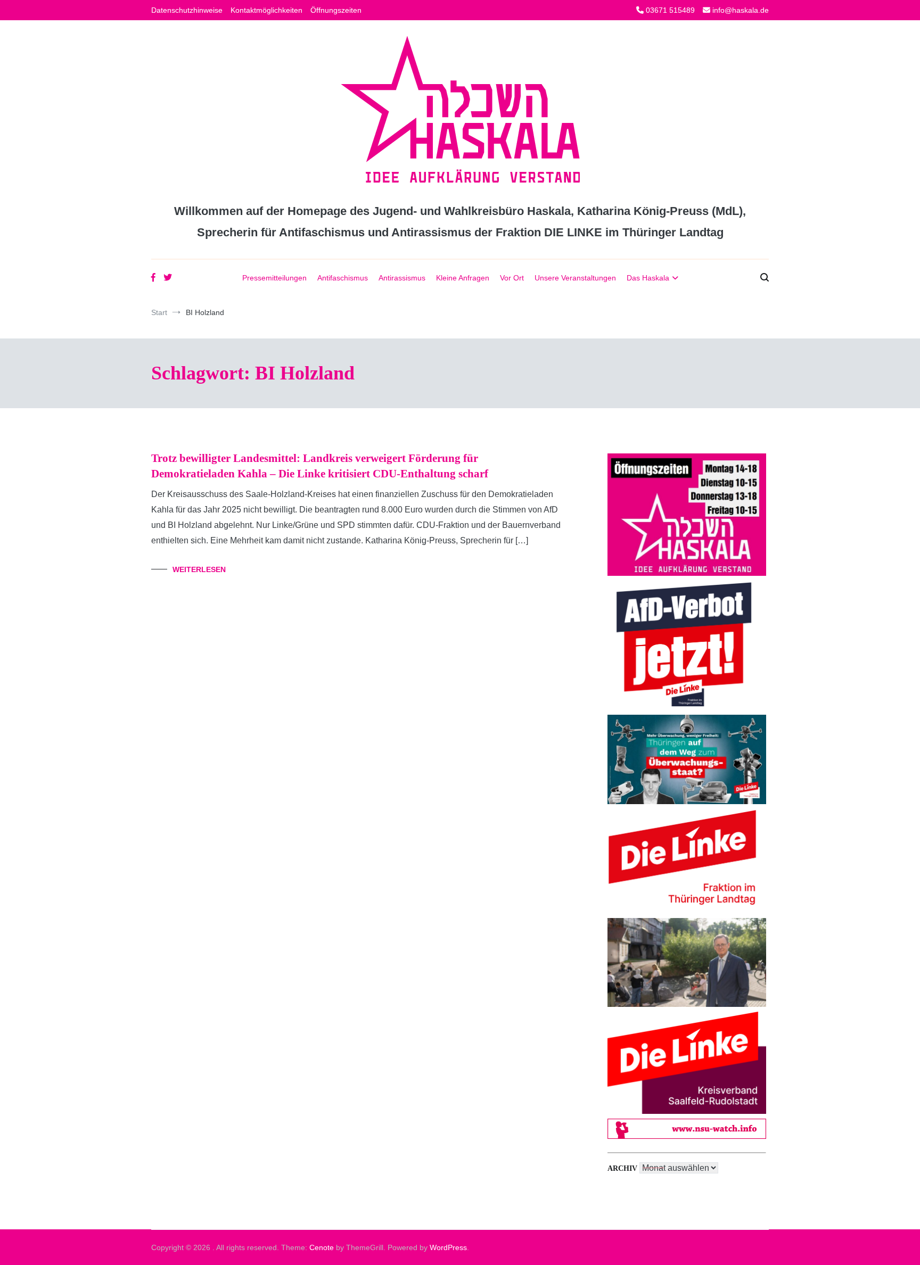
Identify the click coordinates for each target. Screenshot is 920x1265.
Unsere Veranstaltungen (575, 278)
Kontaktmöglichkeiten (266, 10)
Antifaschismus (342, 278)
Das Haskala (648, 278)
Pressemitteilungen (274, 278)
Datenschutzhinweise (187, 10)
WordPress (448, 1247)
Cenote (321, 1247)
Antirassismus (402, 278)
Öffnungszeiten (336, 10)
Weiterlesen (199, 569)
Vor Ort (512, 278)
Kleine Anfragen (462, 278)
